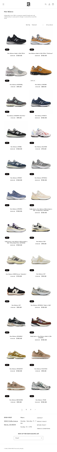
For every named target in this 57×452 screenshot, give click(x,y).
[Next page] (35, 409)
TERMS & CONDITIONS (43, 428)
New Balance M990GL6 (41, 178)
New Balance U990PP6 (16, 209)
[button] (3, 4)
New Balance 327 (40, 274)
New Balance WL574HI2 (40, 369)
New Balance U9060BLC (16, 336)
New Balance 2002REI (41, 84)
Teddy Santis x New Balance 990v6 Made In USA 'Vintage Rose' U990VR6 (41, 209)
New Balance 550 (40, 241)
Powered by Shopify (18, 448)
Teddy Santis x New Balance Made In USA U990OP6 (41, 337)
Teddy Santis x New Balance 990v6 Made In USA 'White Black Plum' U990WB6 (16, 242)
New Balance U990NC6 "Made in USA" (41, 305)
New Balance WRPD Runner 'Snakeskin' (16, 274)
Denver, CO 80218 (10, 425)
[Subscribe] (41, 438)
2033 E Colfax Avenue (11, 421)
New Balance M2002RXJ (16, 84)
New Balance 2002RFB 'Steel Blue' (16, 115)
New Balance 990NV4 (41, 115)
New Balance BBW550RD (16, 400)
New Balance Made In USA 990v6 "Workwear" (41, 53)
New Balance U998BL (16, 147)
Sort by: (28, 25)
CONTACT (40, 418)
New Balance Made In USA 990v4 (16, 53)
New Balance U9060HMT (16, 369)
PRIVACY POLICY (42, 421)
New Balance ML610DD (41, 147)
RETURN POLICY (41, 425)
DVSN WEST (11, 448)
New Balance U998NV (16, 178)
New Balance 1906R (41, 400)
